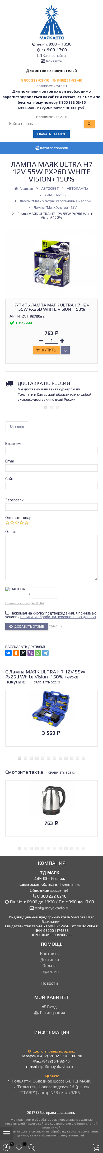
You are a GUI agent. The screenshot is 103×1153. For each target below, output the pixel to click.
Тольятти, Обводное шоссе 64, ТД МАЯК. (51, 1081)
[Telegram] (45, 653)
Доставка (49, 959)
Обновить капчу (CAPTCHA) (24, 603)
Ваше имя (13, 443)
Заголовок (14, 500)
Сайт (9, 479)
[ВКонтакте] (8, 653)
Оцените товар (18, 518)
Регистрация (52, 1012)
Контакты (54, 61)
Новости (49, 983)
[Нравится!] (65, 350)
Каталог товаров (53, 148)
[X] (23, 653)
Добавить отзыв (28, 626)
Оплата (50, 965)
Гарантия (49, 971)
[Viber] (30, 653)
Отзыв (10, 531)
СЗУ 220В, (61, 117)
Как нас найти (54, 55)
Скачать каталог (51, 134)
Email (10, 461)
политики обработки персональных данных (58, 617)
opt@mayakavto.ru (51, 86)
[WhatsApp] (38, 653)
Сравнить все (45, 682)
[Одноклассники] (16, 653)
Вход (51, 1006)
